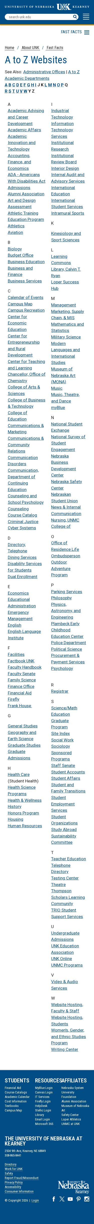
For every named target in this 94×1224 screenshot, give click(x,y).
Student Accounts (68, 771)
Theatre (58, 884)
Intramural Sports (67, 213)
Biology (15, 248)
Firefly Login (43, 1101)
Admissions (19, 187)
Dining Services (22, 557)
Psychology (62, 668)
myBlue (58, 407)
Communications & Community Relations (26, 445)
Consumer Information (19, 1191)
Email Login (42, 1119)
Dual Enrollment (22, 576)
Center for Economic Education (17, 323)
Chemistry (17, 380)
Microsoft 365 (44, 1124)
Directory (10, 1164)
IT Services (42, 1097)
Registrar (59, 691)
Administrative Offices (44, 71)
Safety (9, 1173)
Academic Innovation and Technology (22, 143)
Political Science (66, 649)
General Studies (23, 725)
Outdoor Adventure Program (60, 568)
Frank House (20, 705)
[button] (86, 19)
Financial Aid (20, 692)
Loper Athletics (71, 1119)
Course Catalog (22, 515)
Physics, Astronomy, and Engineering (66, 611)
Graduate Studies (24, 745)
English (14, 625)
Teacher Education (68, 858)
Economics (18, 593)
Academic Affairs (24, 129)
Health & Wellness (25, 800)
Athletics (16, 225)
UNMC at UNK (70, 1124)
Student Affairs (65, 778)
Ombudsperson (65, 555)
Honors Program (23, 812)
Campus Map (20, 303)
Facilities (16, 654)
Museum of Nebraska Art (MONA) (63, 375)
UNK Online (61, 958)
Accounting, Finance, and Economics (19, 162)
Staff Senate (63, 765)
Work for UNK (14, 1169)
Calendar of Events (25, 297)
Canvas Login (44, 1092)
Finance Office (21, 686)
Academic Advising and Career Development (26, 117)
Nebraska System (72, 1088)
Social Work (62, 739)
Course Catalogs (16, 1092)
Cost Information (16, 1101)
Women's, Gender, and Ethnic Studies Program (68, 1036)
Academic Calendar (17, 1097)
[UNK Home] (47, 9)
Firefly (13, 699)
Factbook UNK (21, 660)
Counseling (18, 508)
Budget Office (20, 255)
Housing (15, 819)
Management (63, 304)
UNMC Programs (67, 965)
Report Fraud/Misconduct (22, 1178)
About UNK (30, 47)
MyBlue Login (44, 1088)
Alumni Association (26, 193)
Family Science (22, 679)
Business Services (25, 280)
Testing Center (65, 878)
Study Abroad (64, 829)
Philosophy (61, 597)
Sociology (60, 746)
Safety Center (70, 1115)
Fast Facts (54, 47)
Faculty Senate (21, 673)
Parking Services (66, 591)
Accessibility (13, 1187)
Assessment (20, 206)
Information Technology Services (62, 130)
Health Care (19, 774)
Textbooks (12, 1106)
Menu (44, 33)
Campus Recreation (26, 310)
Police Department (68, 642)
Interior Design (65, 168)
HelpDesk (41, 1106)
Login (35, 1200)
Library (39, 1115)
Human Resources (25, 825)
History (14, 806)
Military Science (66, 336)
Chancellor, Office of (27, 374)
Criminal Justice (23, 521)
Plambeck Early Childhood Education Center (67, 630)
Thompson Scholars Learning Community (68, 897)
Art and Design (22, 200)
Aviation (15, 232)
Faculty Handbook (24, 667)
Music (56, 388)
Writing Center (64, 1049)
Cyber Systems (22, 527)
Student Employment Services (63, 804)
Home (9, 47)
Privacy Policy (14, 1182)
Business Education (26, 261)
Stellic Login (43, 1110)
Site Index (60, 733)
